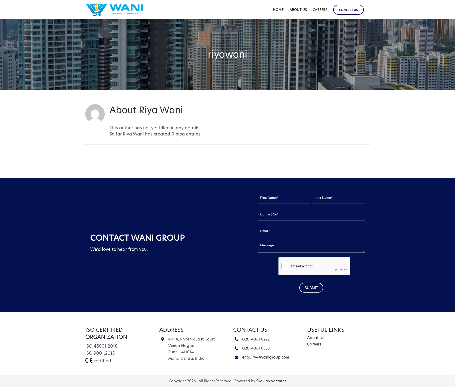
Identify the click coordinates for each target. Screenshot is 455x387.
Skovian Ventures (271, 380)
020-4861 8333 (256, 348)
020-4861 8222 (256, 339)
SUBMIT (311, 288)
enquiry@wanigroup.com (265, 357)
